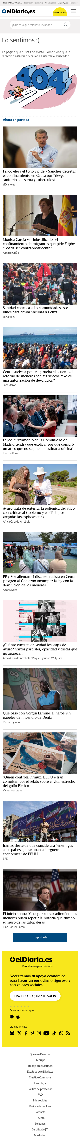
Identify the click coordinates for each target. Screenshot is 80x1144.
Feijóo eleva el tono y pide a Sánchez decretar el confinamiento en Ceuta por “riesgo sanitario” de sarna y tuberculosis (39, 175)
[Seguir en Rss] (68, 1033)
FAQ (40, 1094)
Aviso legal (40, 1083)
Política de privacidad (40, 1089)
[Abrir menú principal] (73, 11)
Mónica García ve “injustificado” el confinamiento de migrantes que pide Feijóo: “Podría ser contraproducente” (39, 243)
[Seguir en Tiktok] (54, 1033)
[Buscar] (66, 25)
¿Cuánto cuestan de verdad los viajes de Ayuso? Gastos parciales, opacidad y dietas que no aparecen (40, 649)
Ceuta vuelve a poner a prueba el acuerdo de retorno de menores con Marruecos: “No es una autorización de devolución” (38, 376)
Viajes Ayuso (63, 3)
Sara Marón (9, 385)
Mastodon (40, 1135)
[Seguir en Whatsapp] (61, 1033)
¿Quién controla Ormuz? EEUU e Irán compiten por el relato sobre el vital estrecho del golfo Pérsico (39, 781)
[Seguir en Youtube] (46, 1033)
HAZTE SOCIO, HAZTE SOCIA (35, 996)
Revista (40, 1117)
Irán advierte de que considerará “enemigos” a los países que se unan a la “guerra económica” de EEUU (38, 849)
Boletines (40, 1123)
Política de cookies (40, 1106)
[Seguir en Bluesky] (12, 1033)
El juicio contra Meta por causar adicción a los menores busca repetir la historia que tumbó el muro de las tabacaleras (40, 917)
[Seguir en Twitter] (19, 1033)
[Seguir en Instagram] (39, 1033)
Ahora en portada (16, 120)
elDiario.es (9, 184)
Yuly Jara (57, 658)
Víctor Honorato (12, 790)
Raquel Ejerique (41, 658)
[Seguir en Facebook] (25, 1033)
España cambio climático (33, 3)
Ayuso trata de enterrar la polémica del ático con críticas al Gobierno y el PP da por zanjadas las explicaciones (39, 512)
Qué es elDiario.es (40, 1054)
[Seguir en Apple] (18, 1016)
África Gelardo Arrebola (16, 521)
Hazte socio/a (59, 12)
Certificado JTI (40, 1129)
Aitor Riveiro (10, 589)
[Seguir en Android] (12, 1016)
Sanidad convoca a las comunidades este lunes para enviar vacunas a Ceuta (35, 309)
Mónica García (50, 3)
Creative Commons (40, 1077)
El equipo (40, 1060)
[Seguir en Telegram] (32, 1033)
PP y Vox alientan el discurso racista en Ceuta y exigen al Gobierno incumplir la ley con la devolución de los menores (39, 580)
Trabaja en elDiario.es (40, 1065)
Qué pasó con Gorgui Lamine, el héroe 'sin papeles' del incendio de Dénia (37, 715)
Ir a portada (40, 937)
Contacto (40, 1112)
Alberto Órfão (11, 252)
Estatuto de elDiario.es (40, 1071)
